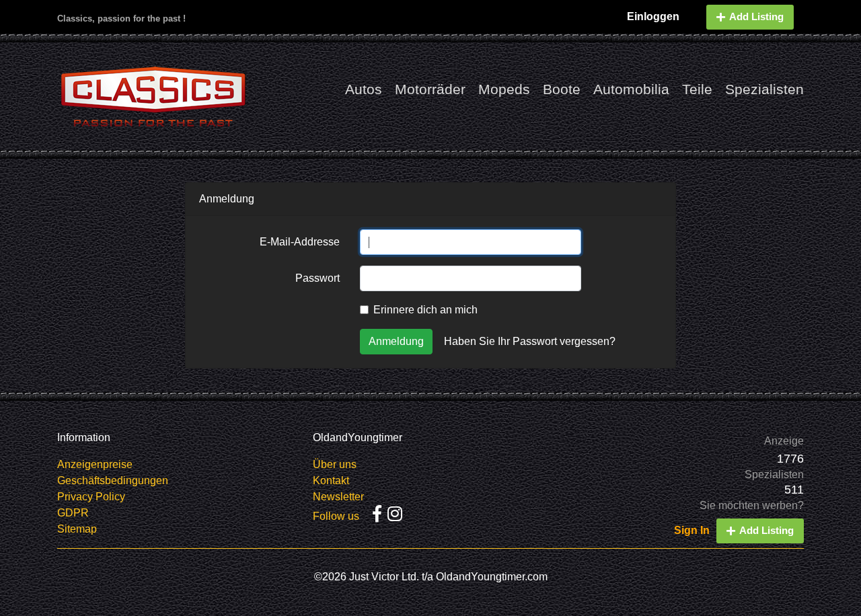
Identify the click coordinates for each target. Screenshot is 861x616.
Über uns (335, 464)
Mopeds (504, 89)
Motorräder (430, 89)
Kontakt (331, 480)
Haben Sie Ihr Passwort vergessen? (529, 341)
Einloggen (653, 16)
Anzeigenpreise (95, 464)
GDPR (73, 512)
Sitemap (77, 529)
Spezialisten (764, 89)
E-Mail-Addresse (300, 241)
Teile (697, 89)
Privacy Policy (91, 496)
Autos (363, 89)
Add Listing (756, 16)
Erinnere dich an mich (425, 309)
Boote (562, 89)
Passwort (317, 278)
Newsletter (338, 496)
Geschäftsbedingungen (112, 480)
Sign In (692, 530)
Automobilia (631, 89)
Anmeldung (396, 341)
